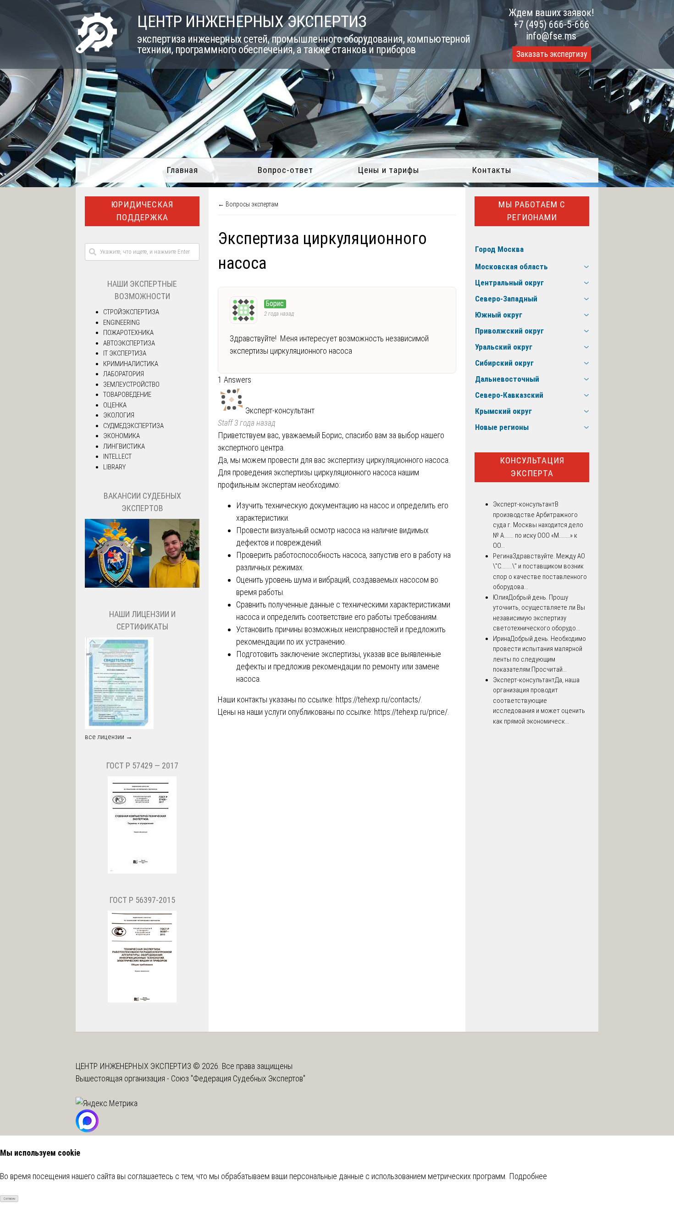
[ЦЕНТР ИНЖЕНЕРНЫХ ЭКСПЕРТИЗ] (96, 50)
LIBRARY (114, 467)
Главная (182, 170)
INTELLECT (117, 456)
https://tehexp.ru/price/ (410, 712)
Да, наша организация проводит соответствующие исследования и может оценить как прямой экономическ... (539, 700)
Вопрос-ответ (285, 170)
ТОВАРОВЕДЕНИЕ (127, 394)
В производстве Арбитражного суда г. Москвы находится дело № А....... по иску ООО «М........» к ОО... (538, 525)
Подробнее (528, 1176)
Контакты (492, 170)
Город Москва (499, 249)
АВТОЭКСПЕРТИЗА (129, 343)
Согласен (9, 1199)
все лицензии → (109, 737)
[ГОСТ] (142, 871)
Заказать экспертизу (551, 54)
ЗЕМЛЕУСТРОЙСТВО (131, 384)
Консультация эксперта (532, 467)
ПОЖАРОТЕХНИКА (128, 332)
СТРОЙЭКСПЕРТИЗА (131, 312)
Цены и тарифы (389, 170)
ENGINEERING (121, 322)
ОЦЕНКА (115, 405)
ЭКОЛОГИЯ (118, 415)
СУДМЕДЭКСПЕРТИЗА (133, 426)
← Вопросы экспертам (248, 204)
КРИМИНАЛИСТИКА (130, 364)
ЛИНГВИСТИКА (124, 446)
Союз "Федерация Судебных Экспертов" (238, 1078)
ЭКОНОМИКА (121, 436)
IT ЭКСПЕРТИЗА (124, 353)
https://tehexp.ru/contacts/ (378, 699)
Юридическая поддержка (142, 211)
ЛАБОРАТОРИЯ (123, 374)
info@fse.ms (551, 36)
